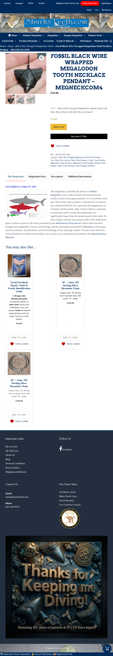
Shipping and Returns (16, 472)
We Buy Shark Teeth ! (90, 3)
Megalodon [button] (53, 35)
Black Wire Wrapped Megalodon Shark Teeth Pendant (80, 157)
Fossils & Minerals (65, 41)
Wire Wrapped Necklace (85, 166)
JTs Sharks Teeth (67, 492)
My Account (12, 446)
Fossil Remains (66, 500)
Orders (89, 10)
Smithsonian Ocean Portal (68, 223)
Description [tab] (57, 176)
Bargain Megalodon (73, 35)
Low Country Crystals (70, 504)
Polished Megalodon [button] (32, 35)
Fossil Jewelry (99, 160)
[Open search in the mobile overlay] (110, 41)
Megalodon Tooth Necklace (61, 163)
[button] (41, 57)
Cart (96, 10)
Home (14, 35)
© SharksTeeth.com (54, 648)
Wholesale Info (101, 41)
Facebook (67, 449)
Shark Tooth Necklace (66, 166)
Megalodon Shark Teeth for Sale (67, 3)
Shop (10, 46)
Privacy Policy (13, 467)
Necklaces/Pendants (28, 41)
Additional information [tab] (79, 176)
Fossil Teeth (7, 41)
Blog (8, 459)
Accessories (48, 41)
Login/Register (106, 3)
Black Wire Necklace (79, 160)
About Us (10, 455)
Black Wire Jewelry (62, 160)
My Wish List (106, 10)
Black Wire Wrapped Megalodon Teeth (34, 46)
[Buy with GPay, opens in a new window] (78, 136)
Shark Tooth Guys (68, 496)
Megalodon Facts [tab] (37, 176)
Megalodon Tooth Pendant (83, 163)
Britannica (89, 226)
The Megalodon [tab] (16, 176)
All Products (85, 41)
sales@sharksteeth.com (17, 497)
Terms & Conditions (15, 463)
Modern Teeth (95, 35)
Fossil (91, 160)
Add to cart (58, 127)
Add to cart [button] (19, 337)
